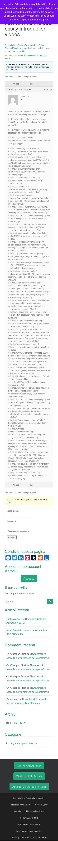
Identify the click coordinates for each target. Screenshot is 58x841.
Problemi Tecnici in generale (17, 48)
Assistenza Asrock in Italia (29, 786)
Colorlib (23, 837)
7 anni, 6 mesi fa (39, 66)
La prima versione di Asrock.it (29, 830)
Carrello (17, 811)
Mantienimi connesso (19, 531)
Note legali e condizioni (20, 804)
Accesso (11, 537)
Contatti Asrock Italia (29, 817)
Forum (41, 45)
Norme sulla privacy (35, 811)
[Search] (50, 601)
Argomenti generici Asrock (23, 743)
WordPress (43, 837)
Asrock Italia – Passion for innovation (21, 45)
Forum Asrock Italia (29, 766)
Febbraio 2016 (17, 723)
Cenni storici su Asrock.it (29, 824)
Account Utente (41, 804)
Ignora (45, 19)
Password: (11, 521)
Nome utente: (13, 510)
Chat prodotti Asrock (29, 776)
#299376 (48, 89)
